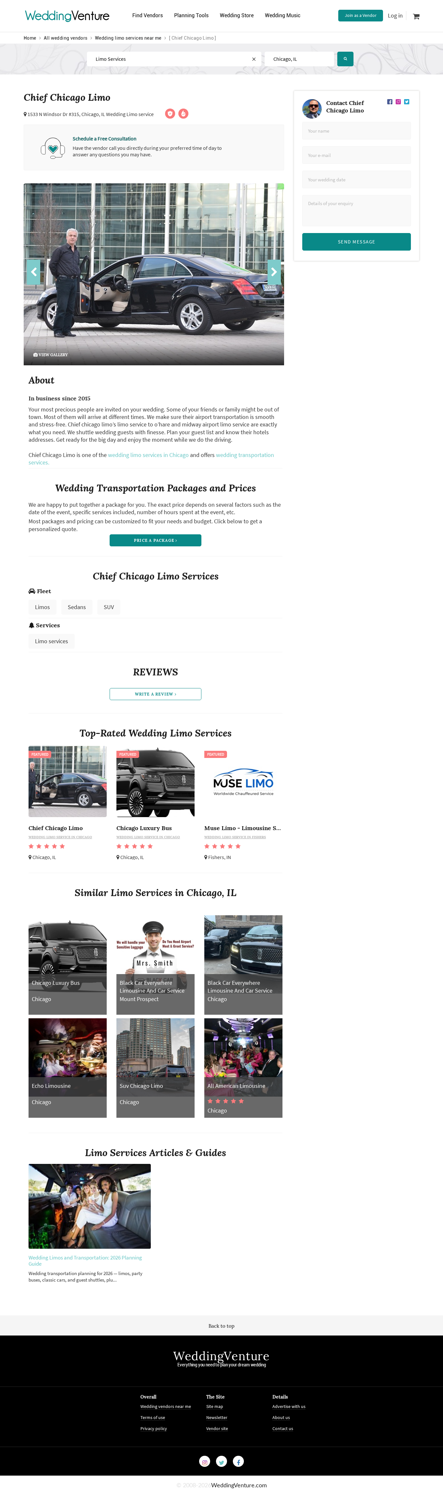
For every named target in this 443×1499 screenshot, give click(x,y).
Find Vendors (147, 15)
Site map (214, 1406)
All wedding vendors (66, 38)
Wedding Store (237, 15)
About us (281, 1417)
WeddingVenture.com (239, 1486)
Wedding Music (282, 15)
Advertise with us (288, 1406)
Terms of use (152, 1417)
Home (30, 38)
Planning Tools (191, 15)
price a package (154, 540)
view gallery (53, 354)
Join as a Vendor (361, 15)
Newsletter (216, 1417)
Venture (67, 15)
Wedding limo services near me (128, 38)
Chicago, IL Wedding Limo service (117, 114)
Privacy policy (153, 1428)
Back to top (221, 1326)
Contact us (282, 1428)
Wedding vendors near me (165, 1406)
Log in (395, 15)
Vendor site (217, 1428)
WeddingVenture (221, 1356)
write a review (155, 694)
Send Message (357, 242)
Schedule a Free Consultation (105, 138)
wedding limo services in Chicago (148, 455)
